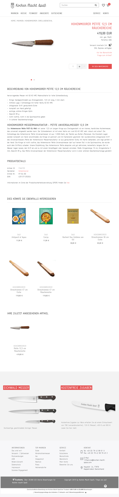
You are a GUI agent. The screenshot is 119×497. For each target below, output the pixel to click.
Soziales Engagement (20, 470)
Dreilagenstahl (45, 21)
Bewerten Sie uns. (66, 464)
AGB (13, 459)
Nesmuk (38, 462)
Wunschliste (64, 456)
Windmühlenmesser (42, 453)
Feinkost (33, 13)
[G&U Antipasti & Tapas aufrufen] (19, 218)
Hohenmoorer (31, 21)
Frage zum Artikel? (104, 55)
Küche (24, 13)
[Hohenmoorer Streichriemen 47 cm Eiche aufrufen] (19, 270)
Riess (37, 464)
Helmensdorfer (40, 467)
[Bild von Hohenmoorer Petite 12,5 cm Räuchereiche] (32, 43)
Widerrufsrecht (17, 462)
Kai (36, 456)
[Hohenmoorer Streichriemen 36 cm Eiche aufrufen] (100, 218)
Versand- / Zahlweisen (20, 453)
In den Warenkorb (100, 66)
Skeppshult (39, 459)
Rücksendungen (17, 456)
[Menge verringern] (84, 66)
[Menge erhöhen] (79, 66)
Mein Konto (64, 462)
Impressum (16, 467)
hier (68, 183)
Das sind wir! (17, 450)
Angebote (44, 13)
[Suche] (96, 5)
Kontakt (62, 450)
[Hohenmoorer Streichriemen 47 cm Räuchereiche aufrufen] (46, 270)
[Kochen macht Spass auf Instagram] (105, 486)
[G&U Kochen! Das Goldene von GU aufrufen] (73, 218)
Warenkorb (64, 459)
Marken (14, 13)
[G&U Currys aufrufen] (46, 218)
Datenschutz (16, 464)
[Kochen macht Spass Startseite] (13, 21)
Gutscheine (56, 13)
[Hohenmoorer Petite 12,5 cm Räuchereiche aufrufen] (20, 329)
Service (97, 13)
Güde (37, 450)
